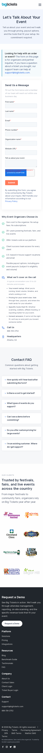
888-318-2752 (13, 331)
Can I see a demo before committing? (18, 418)
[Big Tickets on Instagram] (7, 747)
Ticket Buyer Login (10, 690)
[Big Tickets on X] (11, 747)
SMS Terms (16, 733)
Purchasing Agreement (31, 730)
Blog (4, 655)
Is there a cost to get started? (21, 393)
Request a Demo (12, 623)
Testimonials (7, 663)
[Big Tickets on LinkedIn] (14, 747)
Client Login (7, 686)
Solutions (6, 636)
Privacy (5, 730)
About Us (6, 678)
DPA (6, 733)
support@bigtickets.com (17, 72)
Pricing (5, 640)
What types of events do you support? (20, 405)
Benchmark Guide (9, 659)
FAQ (3, 667)
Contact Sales (8, 682)
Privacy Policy (11, 201)
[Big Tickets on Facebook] (3, 747)
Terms (14, 730)
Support (5, 701)
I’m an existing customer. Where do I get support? (22, 445)
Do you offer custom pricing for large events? (21, 432)
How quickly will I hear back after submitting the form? (22, 381)
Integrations (7, 644)
